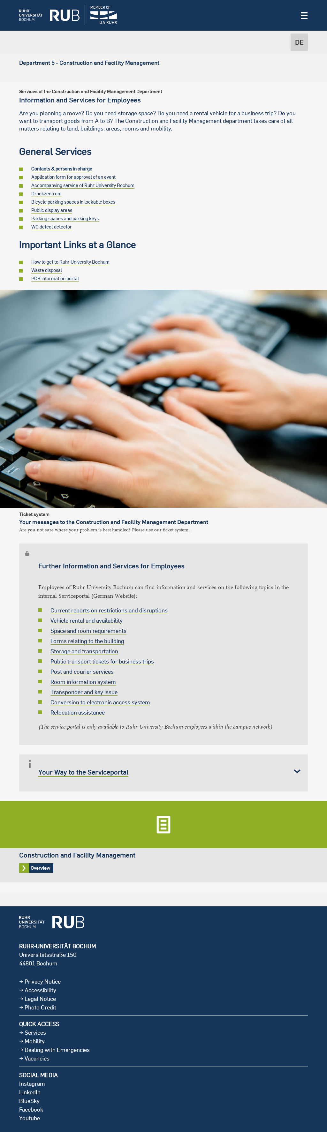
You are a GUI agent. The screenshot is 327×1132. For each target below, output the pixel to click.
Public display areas (51, 210)
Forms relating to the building (87, 641)
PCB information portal (55, 278)
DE (299, 42)
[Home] (45, 15)
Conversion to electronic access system (100, 702)
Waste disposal (46, 270)
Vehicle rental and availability (86, 620)
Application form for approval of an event (73, 177)
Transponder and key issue (84, 692)
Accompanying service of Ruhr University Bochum (82, 185)
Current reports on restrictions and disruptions (109, 610)
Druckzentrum (46, 194)
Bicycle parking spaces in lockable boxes (73, 202)
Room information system (83, 682)
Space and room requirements (88, 630)
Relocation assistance (77, 712)
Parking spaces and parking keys (65, 218)
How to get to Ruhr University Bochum (70, 262)
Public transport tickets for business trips (102, 661)
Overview (163, 841)
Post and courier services (82, 671)
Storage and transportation (84, 651)
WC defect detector (51, 227)
